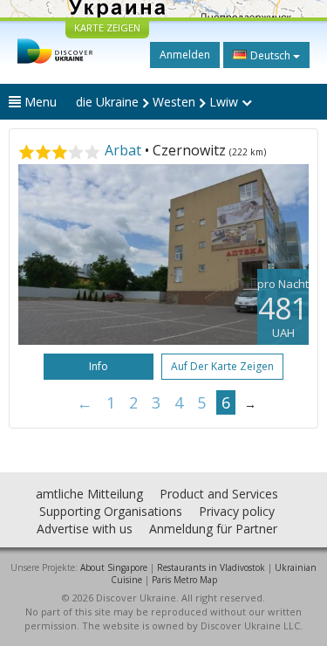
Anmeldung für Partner (213, 528)
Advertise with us (85, 528)
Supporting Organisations (110, 511)
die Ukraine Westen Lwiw (159, 101)
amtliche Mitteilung (89, 493)
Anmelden (185, 54)
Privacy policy (237, 511)
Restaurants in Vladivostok (211, 567)
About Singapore (113, 567)
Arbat (123, 150)
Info (98, 366)
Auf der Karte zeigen (222, 366)
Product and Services (219, 493)
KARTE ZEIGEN (107, 27)
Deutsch (270, 55)
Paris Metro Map (184, 580)
